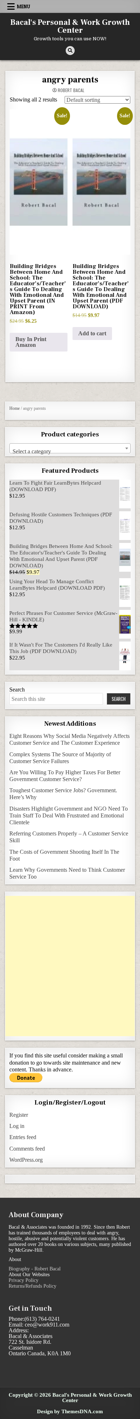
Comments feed (27, 1149)
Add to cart (92, 333)
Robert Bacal (71, 90)
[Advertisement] (70, 966)
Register (18, 1115)
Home (14, 408)
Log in (16, 1126)
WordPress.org (26, 1160)
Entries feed (22, 1137)
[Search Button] (70, 50)
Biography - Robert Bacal (35, 1268)
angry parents (70, 79)
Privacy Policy (23, 1280)
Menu (23, 6)
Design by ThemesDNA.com (70, 1411)
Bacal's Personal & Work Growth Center (70, 26)
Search (17, 689)
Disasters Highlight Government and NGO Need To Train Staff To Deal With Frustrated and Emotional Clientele (68, 815)
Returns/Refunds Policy (32, 1286)
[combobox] (70, 448)
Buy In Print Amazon (30, 342)
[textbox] (70, 451)
